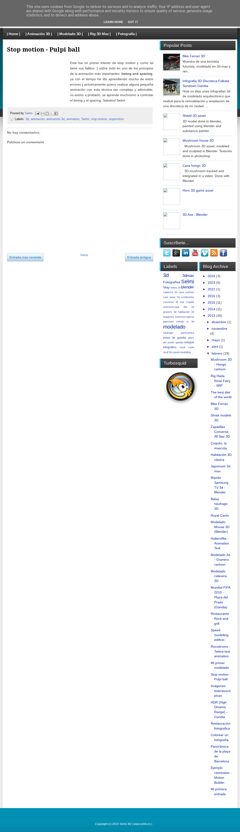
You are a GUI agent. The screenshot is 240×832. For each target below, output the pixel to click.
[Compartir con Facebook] (56, 113)
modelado (174, 327)
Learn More (113, 22)
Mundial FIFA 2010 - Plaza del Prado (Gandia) (220, 597)
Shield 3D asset (194, 115)
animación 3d (55, 119)
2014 (211, 309)
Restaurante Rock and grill (220, 618)
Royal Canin (220, 515)
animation (72, 119)
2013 (211, 316)
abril (215, 346)
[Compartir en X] (51, 113)
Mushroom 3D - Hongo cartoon (221, 364)
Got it (133, 22)
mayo (216, 340)
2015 (211, 302)
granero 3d (169, 311)
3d (27, 119)
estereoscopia (171, 307)
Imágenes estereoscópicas (221, 691)
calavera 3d (170, 292)
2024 (211, 276)
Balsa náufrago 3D (219, 504)
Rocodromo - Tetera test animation (220, 651)
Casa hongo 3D (194, 165)
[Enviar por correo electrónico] (42, 113)
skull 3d (167, 352)
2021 (211, 289)
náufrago (168, 332)
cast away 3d (171, 297)
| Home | (13, 34)
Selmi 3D (125, 824)
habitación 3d (186, 311)
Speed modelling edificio (220, 635)
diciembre (219, 322)
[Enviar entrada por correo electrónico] (37, 113)
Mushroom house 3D (198, 140)
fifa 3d (189, 307)
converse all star (173, 302)
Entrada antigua (139, 257)
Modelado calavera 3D (219, 576)
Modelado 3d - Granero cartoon (220, 560)
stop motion (99, 119)
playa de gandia (174, 337)
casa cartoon (186, 292)
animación (38, 119)
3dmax (188, 275)
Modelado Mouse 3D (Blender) (220, 527)
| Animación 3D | (39, 34)
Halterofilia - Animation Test (220, 543)
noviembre (219, 328)
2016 (211, 296)
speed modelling (181, 352)
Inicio (84, 255)
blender (187, 287)
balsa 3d (175, 287)
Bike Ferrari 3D (194, 56)
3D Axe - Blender (195, 214)
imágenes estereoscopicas (178, 316)
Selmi (29, 113)
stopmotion (116, 119)
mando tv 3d (185, 321)
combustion (187, 297)
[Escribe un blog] (47, 113)
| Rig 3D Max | (99, 34)
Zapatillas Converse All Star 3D (220, 432)
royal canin (187, 347)
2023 (211, 282)
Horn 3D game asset (198, 190)
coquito (190, 302)
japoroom (168, 321)
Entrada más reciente (25, 257)
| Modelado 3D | (70, 34)
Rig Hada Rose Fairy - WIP (220, 381)
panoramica (187, 332)
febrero (217, 353)
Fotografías (171, 282)
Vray (166, 287)
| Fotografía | (126, 34)
